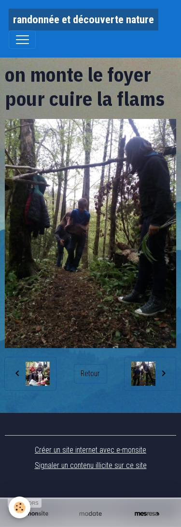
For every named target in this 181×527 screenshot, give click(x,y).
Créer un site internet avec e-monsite (90, 449)
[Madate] (90, 513)
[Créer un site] (34, 513)
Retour (90, 373)
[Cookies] (19, 507)
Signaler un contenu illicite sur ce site (91, 465)
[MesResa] (147, 513)
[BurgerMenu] (22, 39)
